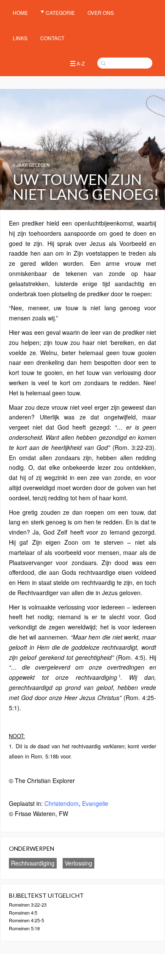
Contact (52, 37)
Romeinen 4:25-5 (26, 920)
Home (20, 12)
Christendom (61, 803)
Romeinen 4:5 (23, 912)
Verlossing (78, 863)
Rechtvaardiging (33, 863)
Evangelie (95, 803)
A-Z (81, 63)
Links (20, 37)
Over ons (101, 12)
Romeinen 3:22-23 (28, 904)
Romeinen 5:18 (24, 928)
